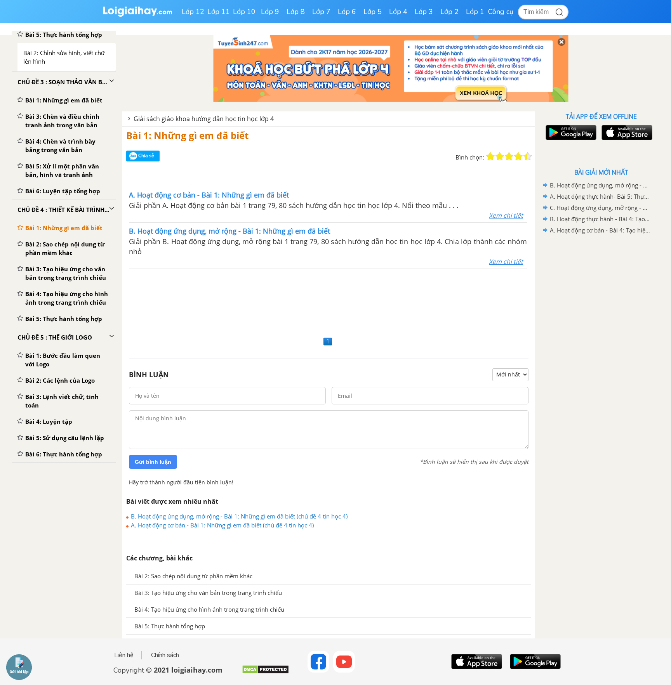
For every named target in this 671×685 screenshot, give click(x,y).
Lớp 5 (372, 11)
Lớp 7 (321, 11)
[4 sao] (518, 156)
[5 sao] (527, 156)
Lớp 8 (296, 11)
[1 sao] (490, 156)
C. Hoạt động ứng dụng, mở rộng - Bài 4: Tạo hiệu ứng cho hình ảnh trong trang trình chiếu (600, 208)
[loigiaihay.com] (137, 15)
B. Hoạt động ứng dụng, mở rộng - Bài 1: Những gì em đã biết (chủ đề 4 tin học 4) (239, 516)
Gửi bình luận (153, 462)
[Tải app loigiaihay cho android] (570, 132)
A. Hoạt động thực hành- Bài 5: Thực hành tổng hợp (600, 196)
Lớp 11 (218, 11)
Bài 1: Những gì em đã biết (187, 135)
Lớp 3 (424, 11)
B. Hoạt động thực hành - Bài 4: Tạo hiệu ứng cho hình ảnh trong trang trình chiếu (600, 219)
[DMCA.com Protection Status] (265, 672)
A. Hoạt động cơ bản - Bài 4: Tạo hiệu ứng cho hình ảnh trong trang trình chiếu (600, 230)
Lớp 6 (347, 11)
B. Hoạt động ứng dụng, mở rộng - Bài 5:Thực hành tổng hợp (600, 185)
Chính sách (165, 655)
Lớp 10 (244, 11)
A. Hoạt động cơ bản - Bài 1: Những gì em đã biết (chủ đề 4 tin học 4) (222, 525)
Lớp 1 (475, 11)
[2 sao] (499, 156)
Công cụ (500, 11)
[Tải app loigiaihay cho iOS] (626, 132)
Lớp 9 (270, 11)
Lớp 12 (193, 11)
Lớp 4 (398, 11)
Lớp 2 (449, 11)
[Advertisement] (328, 301)
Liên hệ (124, 655)
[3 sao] (509, 156)
